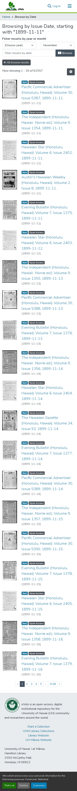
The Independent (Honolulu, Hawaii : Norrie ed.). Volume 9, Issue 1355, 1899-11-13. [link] (46, 273)
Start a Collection (38, 727)
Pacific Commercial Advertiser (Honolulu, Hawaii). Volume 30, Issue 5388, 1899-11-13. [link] (47, 303)
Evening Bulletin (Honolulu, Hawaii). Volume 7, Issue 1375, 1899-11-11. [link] (47, 213)
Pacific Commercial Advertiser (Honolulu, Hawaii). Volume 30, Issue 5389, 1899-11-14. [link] (47, 483)
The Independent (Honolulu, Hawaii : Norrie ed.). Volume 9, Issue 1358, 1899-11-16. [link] (46, 634)
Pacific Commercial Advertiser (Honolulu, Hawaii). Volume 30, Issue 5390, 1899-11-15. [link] (47, 543)
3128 (53, 684)
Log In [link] (57, 6)
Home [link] (6, 17)
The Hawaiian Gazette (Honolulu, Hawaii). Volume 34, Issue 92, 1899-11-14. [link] (47, 423)
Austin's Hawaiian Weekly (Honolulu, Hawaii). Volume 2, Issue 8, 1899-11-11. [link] (46, 183)
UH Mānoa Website (38, 740)
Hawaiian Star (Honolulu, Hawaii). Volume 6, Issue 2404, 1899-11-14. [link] (47, 393)
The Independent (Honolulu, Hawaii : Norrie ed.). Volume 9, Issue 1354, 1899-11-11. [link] (46, 123)
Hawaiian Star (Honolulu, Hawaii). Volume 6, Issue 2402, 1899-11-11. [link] (47, 153)
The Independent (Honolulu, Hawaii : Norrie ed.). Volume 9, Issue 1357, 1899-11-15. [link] (46, 513)
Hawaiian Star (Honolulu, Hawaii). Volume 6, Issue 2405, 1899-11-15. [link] (47, 604)
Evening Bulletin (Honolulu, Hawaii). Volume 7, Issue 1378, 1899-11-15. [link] (47, 574)
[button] (18, 6)
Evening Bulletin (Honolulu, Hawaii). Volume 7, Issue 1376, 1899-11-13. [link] (47, 333)
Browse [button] (66, 53)
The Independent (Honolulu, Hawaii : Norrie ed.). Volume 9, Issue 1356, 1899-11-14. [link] (46, 363)
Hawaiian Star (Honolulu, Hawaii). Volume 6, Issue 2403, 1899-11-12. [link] (47, 243)
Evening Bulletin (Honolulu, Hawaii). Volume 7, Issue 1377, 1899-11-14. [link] (47, 453)
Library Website (38, 735)
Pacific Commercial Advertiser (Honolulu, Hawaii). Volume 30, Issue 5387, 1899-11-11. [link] (47, 92)
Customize (39, 785)
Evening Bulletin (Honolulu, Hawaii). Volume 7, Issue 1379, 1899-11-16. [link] (47, 664)
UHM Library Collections (38, 731)
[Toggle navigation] (69, 6)
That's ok (9, 785)
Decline (23, 785)
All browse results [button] (17, 62)
